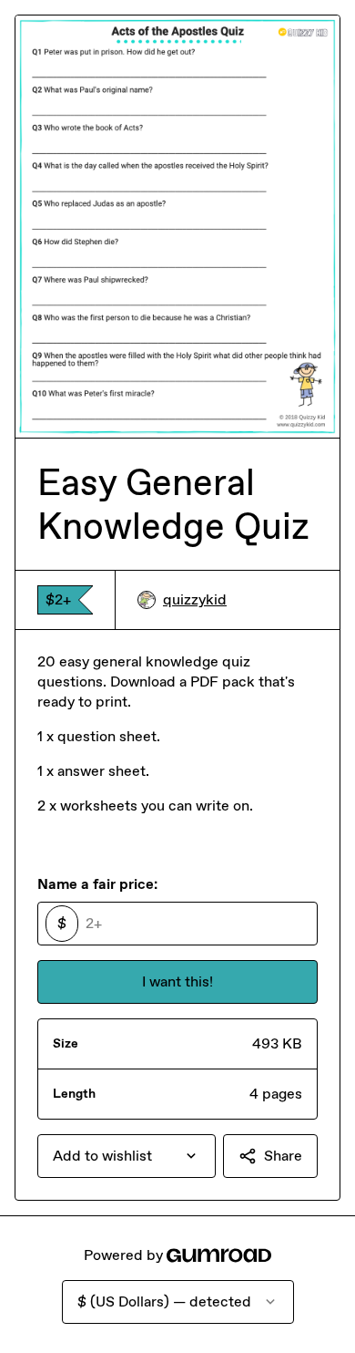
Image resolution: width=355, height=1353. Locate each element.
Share (283, 1155)
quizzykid (195, 599)
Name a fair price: (97, 884)
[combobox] (126, 1156)
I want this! (177, 981)
